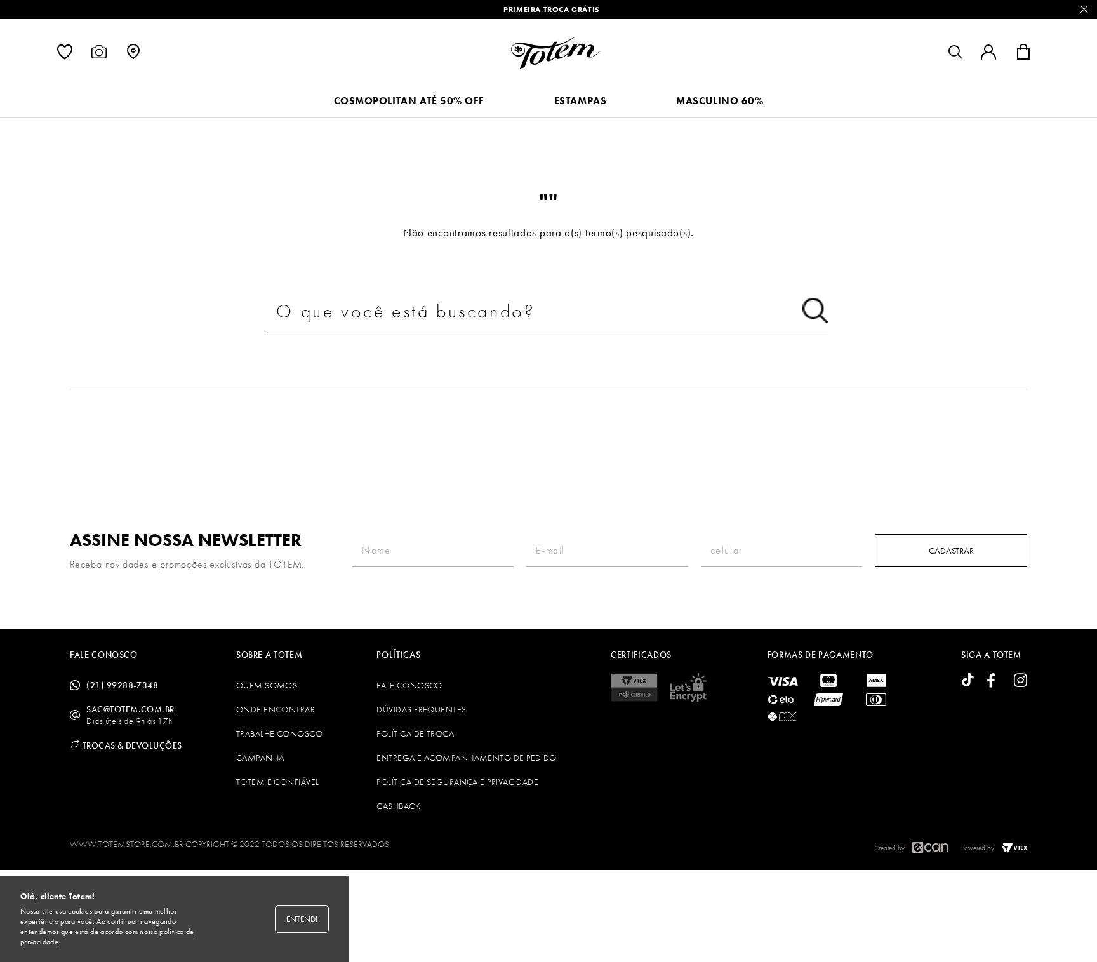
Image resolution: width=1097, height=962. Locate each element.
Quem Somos (267, 685)
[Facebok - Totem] (994, 681)
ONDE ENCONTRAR (275, 709)
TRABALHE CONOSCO (279, 733)
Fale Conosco (409, 685)
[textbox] (548, 311)
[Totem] (555, 53)
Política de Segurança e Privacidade (457, 781)
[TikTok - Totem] (967, 681)
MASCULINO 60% (719, 100)
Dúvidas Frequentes (421, 709)
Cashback (398, 806)
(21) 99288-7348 (122, 685)
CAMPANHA (260, 757)
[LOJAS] (133, 55)
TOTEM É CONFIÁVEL (277, 781)
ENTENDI (301, 919)
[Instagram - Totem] (1020, 681)
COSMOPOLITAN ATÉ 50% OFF (409, 100)
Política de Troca (415, 733)
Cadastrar (951, 550)
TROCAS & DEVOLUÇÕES (131, 745)
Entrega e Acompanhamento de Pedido (466, 757)
